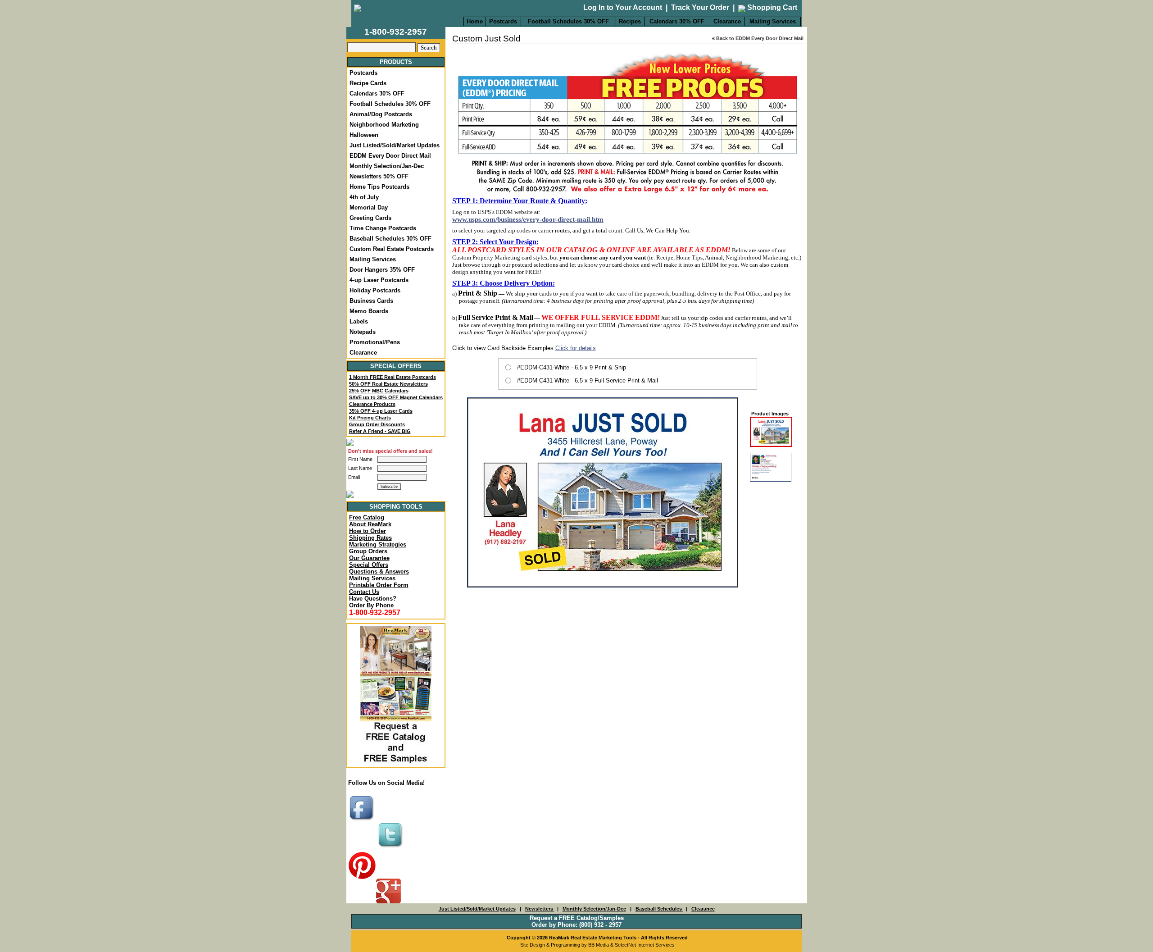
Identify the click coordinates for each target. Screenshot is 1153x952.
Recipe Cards (368, 83)
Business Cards (371, 300)
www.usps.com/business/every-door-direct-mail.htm (528, 219)
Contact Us (364, 591)
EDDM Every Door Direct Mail (390, 155)
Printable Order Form (379, 585)
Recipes (630, 21)
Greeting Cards (370, 217)
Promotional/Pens (375, 342)
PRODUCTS (396, 62)
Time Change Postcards (383, 228)
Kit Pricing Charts (370, 417)
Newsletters (539, 908)
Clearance (727, 21)
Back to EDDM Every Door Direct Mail (759, 38)
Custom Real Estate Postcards (392, 249)
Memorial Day (369, 207)
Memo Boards (369, 311)
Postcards (503, 21)
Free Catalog (366, 517)
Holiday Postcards (375, 290)
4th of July (364, 197)
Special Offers (368, 564)
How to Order (367, 531)
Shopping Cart (771, 7)
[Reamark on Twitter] (391, 848)
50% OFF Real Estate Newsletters (388, 384)
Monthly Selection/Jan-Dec (387, 166)
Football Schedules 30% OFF (568, 21)
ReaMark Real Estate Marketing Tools (592, 937)
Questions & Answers (379, 571)
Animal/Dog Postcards (381, 114)
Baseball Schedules (659, 908)
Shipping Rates (370, 537)
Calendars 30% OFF (676, 21)
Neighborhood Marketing (384, 124)
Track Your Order (700, 7)
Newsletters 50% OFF (379, 176)
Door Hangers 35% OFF (382, 269)
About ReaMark (370, 524)
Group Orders (368, 551)
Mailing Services (772, 21)
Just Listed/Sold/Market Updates (395, 145)
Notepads (363, 331)
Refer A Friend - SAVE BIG (380, 431)
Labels (359, 321)
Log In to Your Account (622, 7)
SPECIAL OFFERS (396, 366)
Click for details (575, 348)
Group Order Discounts (377, 424)
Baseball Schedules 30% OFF (390, 238)
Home (475, 21)
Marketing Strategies (377, 544)
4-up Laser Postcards (379, 280)
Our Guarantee (369, 558)
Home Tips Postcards (379, 186)
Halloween (364, 135)
